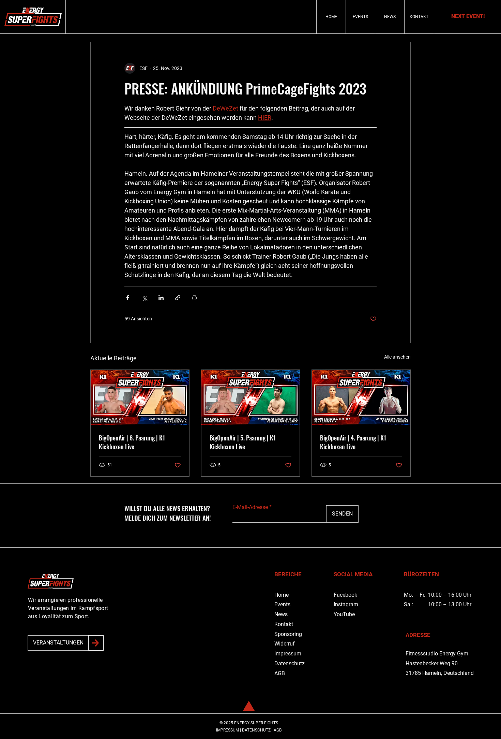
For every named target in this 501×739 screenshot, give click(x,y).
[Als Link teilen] (177, 297)
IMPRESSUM (227, 730)
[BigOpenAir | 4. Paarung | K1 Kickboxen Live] (361, 397)
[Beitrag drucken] (194, 297)
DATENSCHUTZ (256, 730)
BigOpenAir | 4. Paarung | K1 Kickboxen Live (353, 442)
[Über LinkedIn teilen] (161, 297)
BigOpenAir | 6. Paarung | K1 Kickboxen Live (132, 442)
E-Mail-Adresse (250, 507)
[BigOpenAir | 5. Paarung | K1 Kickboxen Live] (250, 397)
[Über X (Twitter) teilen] (144, 297)
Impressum (287, 653)
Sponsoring (288, 634)
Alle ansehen (397, 357)
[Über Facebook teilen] (127, 297)
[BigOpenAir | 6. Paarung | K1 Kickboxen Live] (140, 397)
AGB (279, 673)
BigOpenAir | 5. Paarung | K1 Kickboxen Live (243, 442)
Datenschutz (289, 663)
